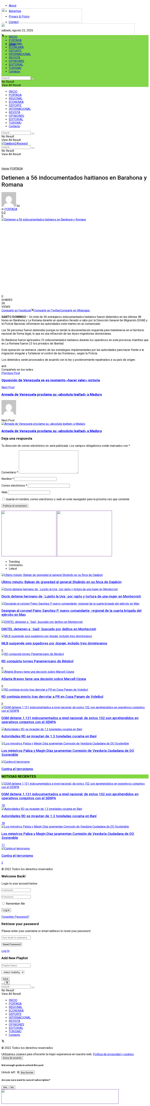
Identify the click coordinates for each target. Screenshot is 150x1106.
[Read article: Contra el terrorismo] (75, 848)
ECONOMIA (16, 47)
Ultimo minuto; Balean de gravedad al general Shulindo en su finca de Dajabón (61, 582)
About (12, 5)
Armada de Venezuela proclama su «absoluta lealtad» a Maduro (51, 431)
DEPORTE (15, 50)
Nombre (7, 479)
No (12, 1087)
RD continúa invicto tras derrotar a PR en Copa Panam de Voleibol (52, 697)
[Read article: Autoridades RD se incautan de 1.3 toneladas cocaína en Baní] (75, 809)
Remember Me (15, 903)
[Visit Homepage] (41, 21)
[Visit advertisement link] (68, 39)
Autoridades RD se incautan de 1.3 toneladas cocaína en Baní (49, 736)
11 (3, 845)
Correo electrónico (14, 485)
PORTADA (15, 40)
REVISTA (14, 57)
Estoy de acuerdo (12, 1058)
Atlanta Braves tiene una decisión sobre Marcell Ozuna (43, 679)
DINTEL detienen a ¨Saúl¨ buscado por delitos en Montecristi (48, 629)
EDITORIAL (16, 64)
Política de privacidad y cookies (113, 1054)
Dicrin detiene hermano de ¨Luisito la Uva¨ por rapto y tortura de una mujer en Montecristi (71, 596)
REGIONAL (15, 43)
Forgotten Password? (15, 917)
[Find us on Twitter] (2, 1041)
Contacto (14, 71)
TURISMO (15, 68)
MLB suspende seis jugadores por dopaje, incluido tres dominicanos (54, 643)
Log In (5, 951)
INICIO (13, 37)
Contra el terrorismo (17, 769)
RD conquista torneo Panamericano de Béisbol (37, 661)
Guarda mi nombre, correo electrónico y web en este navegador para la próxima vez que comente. (68, 499)
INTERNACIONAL (20, 54)
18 (3, 805)
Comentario (9, 472)
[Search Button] (32, 78)
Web (4, 492)
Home (5, 168)
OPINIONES (16, 61)
